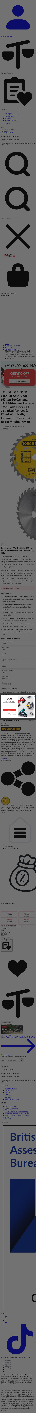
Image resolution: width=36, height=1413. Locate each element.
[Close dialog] (33, 696)
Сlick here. (9, 713)
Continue (9, 710)
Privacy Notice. (14, 714)
